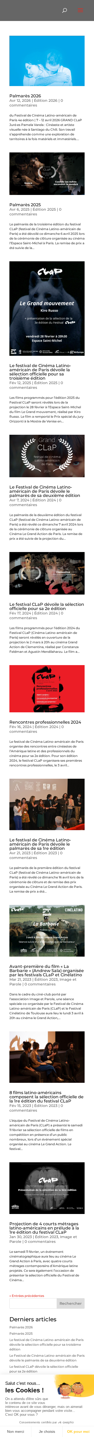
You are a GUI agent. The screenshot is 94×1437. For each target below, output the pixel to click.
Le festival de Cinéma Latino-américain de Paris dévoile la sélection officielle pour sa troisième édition (40, 372)
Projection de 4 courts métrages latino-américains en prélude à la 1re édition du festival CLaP (44, 1228)
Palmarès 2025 (25, 204)
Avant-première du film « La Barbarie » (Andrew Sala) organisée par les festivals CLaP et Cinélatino (46, 970)
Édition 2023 (45, 853)
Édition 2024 (44, 500)
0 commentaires (36, 103)
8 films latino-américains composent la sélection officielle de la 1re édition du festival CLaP (46, 1097)
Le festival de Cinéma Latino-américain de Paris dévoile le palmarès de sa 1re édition (40, 844)
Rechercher (71, 1303)
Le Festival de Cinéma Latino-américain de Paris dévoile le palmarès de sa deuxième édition (44, 491)
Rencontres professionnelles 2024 (45, 722)
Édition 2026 (45, 100)
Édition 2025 (44, 209)
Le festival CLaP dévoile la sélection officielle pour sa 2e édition (46, 606)
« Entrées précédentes (26, 1296)
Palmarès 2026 (25, 95)
